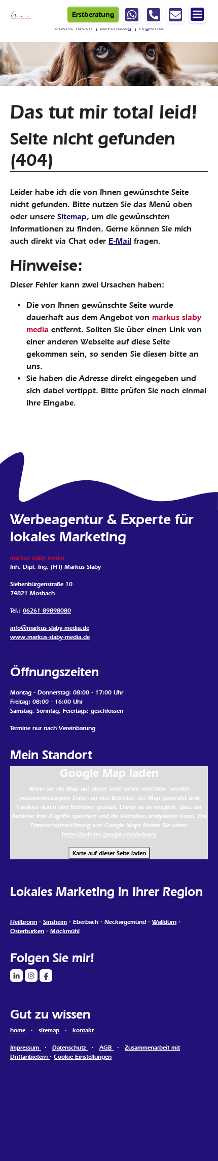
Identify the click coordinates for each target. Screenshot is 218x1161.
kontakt (83, 1030)
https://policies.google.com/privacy (109, 834)
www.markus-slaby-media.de (50, 637)
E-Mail (119, 241)
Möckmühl (65, 931)
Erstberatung (93, 14)
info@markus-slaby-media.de (49, 627)
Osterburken (27, 931)
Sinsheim (55, 921)
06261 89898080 (47, 610)
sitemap (50, 1030)
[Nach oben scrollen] (196, 1138)
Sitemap (72, 216)
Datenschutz (70, 1047)
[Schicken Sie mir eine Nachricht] (175, 14)
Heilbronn (23, 921)
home (18, 1030)
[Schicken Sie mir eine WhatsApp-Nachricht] (131, 14)
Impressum (25, 1047)
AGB (106, 1047)
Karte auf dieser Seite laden (109, 853)
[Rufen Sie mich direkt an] (153, 14)
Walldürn (164, 921)
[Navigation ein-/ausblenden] (197, 14)
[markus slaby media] (21, 14)
